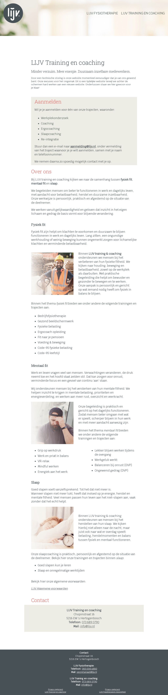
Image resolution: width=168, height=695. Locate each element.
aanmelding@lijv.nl (83, 146)
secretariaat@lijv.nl (87, 672)
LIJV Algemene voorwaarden (49, 588)
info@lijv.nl (87, 626)
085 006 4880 (89, 668)
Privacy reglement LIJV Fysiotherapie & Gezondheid (112, 690)
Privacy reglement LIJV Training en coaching (55, 690)
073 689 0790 (90, 622)
